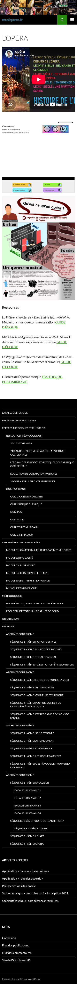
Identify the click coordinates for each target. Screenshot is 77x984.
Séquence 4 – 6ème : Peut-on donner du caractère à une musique (35, 704)
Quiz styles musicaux (24, 527)
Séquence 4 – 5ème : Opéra (27, 843)
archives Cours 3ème (20, 634)
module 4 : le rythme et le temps (27, 572)
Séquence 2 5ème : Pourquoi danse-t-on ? (37, 820)
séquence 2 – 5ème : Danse (30, 828)
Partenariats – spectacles (19, 420)
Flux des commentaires (16, 952)
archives (8, 626)
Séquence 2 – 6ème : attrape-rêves (32, 687)
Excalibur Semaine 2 (27, 797)
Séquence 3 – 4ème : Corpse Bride (31, 748)
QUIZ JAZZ (16, 511)
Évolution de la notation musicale (33, 473)
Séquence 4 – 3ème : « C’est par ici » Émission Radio (42, 664)
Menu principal (72, 20)
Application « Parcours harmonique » (25, 871)
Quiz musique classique (26, 504)
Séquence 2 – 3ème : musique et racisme (35, 649)
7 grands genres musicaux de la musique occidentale (37, 452)
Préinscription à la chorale (19, 886)
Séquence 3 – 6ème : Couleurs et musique (36, 695)
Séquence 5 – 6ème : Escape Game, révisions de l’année (39, 716)
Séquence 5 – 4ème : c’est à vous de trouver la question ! (40, 765)
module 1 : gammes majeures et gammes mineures (38, 550)
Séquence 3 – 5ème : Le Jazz (27, 836)
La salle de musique (15, 412)
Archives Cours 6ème (20, 672)
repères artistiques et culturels (23, 428)
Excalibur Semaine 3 (27, 805)
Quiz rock (17, 519)
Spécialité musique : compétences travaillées (30, 900)
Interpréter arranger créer (21, 542)
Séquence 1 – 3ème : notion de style (33, 641)
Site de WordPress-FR (16, 960)
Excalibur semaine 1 (27, 790)
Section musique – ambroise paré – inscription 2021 (35, 893)
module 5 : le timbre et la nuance (28, 580)
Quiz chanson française (26, 496)
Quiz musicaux (16, 488)
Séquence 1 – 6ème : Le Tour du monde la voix (39, 679)
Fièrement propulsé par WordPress (21, 978)
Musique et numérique (21, 588)
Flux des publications (15, 945)
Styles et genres (21, 443)
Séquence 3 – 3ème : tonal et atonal (33, 656)
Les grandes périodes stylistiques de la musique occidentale (42, 464)
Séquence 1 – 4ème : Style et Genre (32, 733)
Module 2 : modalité (19, 557)
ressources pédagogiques (23, 435)
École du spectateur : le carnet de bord (32, 611)
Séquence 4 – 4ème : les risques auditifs (35, 756)
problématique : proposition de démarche (34, 603)
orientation (10, 618)
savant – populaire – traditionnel (32, 481)
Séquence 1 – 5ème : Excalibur (29, 782)
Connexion (9, 938)
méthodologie (12, 595)
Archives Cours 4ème (20, 725)
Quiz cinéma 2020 (21, 534)
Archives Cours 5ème (20, 775)
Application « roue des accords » (22, 878)
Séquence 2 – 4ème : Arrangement (32, 740)
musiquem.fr (12, 19)
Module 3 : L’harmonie (20, 565)
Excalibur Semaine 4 (27, 813)
